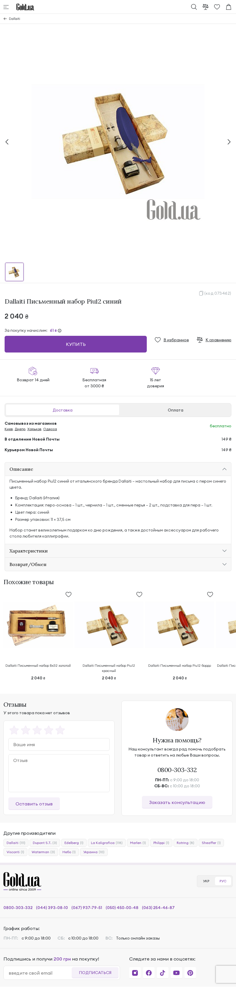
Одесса (50, 429)
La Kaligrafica (107, 843)
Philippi (161, 843)
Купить (76, 344)
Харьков (34, 429)
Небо (69, 852)
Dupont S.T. (45, 843)
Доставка (63, 410)
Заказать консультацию (177, 802)
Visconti (15, 852)
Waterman (43, 852)
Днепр (20, 429)
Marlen (138, 843)
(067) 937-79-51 (86, 907)
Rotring (185, 843)
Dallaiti (14, 18)
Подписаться (95, 972)
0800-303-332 (177, 770)
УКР (206, 881)
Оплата (175, 410)
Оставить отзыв (34, 804)
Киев (9, 429)
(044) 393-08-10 (52, 907)
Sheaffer (211, 843)
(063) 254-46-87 (158, 907)
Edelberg (73, 843)
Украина (93, 852)
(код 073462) (217, 293)
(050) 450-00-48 (122, 907)
